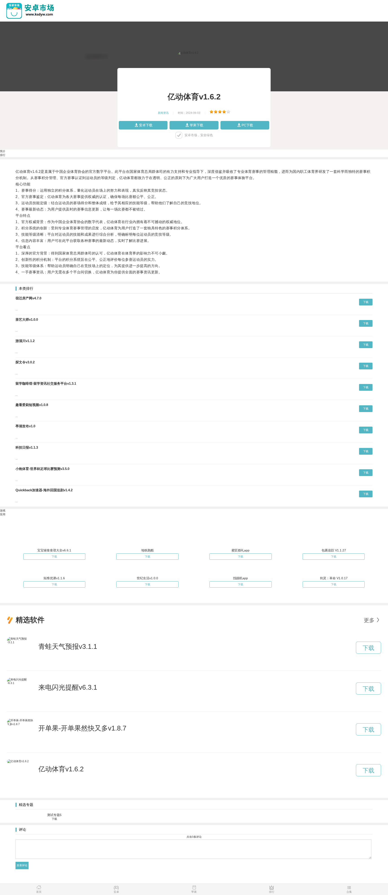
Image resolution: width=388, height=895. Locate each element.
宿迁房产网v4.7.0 (28, 298)
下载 (365, 302)
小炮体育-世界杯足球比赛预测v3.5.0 (42, 469)
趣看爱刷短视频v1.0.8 (31, 405)
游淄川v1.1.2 (25, 341)
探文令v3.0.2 (25, 362)
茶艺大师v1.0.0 (26, 319)
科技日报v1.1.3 (26, 447)
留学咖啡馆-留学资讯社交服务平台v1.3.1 (45, 383)
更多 (369, 620)
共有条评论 (194, 836)
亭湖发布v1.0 (25, 426)
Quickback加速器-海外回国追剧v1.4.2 (44, 490)
